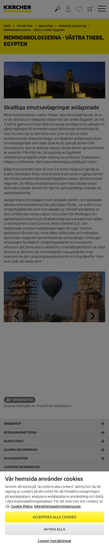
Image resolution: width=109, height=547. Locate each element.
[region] (54, 509)
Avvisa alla (54, 529)
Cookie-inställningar (54, 541)
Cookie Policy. (22, 506)
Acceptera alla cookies (55, 517)
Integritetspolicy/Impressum (57, 506)
